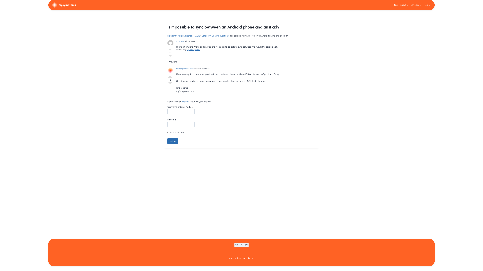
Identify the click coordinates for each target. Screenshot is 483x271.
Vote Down (170, 57)
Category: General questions (215, 36)
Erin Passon (180, 41)
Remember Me (176, 132)
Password (171, 119)
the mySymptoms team (185, 69)
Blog (396, 5)
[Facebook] (236, 245)
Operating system (193, 50)
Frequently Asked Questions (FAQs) (183, 36)
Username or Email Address (180, 107)
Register (185, 101)
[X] (241, 245)
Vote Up (170, 48)
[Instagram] (246, 245)
